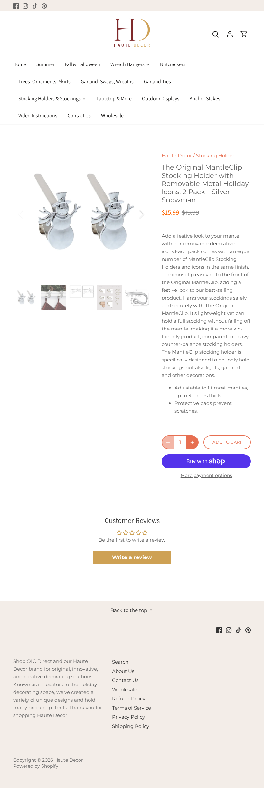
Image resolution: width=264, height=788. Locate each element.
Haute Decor (177, 156)
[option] (81, 214)
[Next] (133, 214)
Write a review (132, 557)
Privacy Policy (128, 717)
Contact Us (125, 680)
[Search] (216, 34)
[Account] (230, 34)
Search (120, 662)
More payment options (206, 475)
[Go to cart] (244, 34)
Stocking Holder (215, 156)
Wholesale (124, 689)
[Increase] (192, 442)
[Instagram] (25, 5)
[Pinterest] (44, 5)
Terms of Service (131, 708)
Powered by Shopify (35, 766)
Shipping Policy (130, 726)
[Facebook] (16, 5)
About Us (123, 671)
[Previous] (29, 214)
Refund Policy (128, 698)
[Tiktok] (35, 5)
